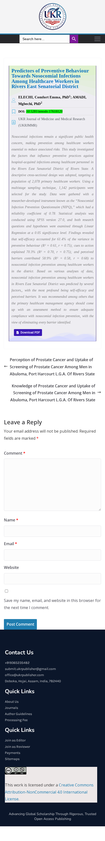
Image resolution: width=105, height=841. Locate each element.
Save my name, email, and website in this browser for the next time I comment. (52, 604)
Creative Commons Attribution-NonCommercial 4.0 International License (49, 792)
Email (10, 543)
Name (11, 520)
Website (11, 567)
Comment (14, 453)
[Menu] (97, 39)
